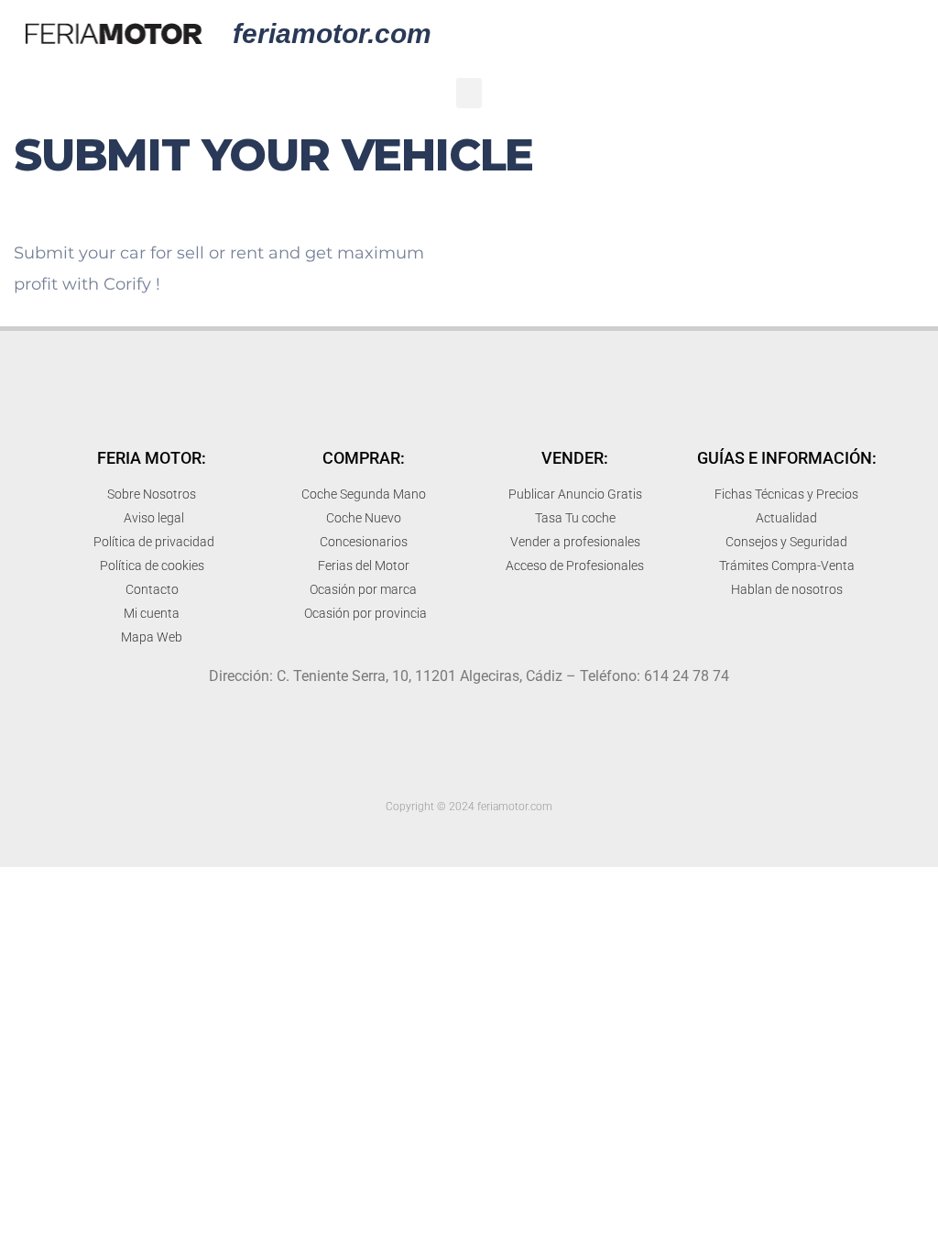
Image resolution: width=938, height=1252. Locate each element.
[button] (469, 93)
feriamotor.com (332, 33)
